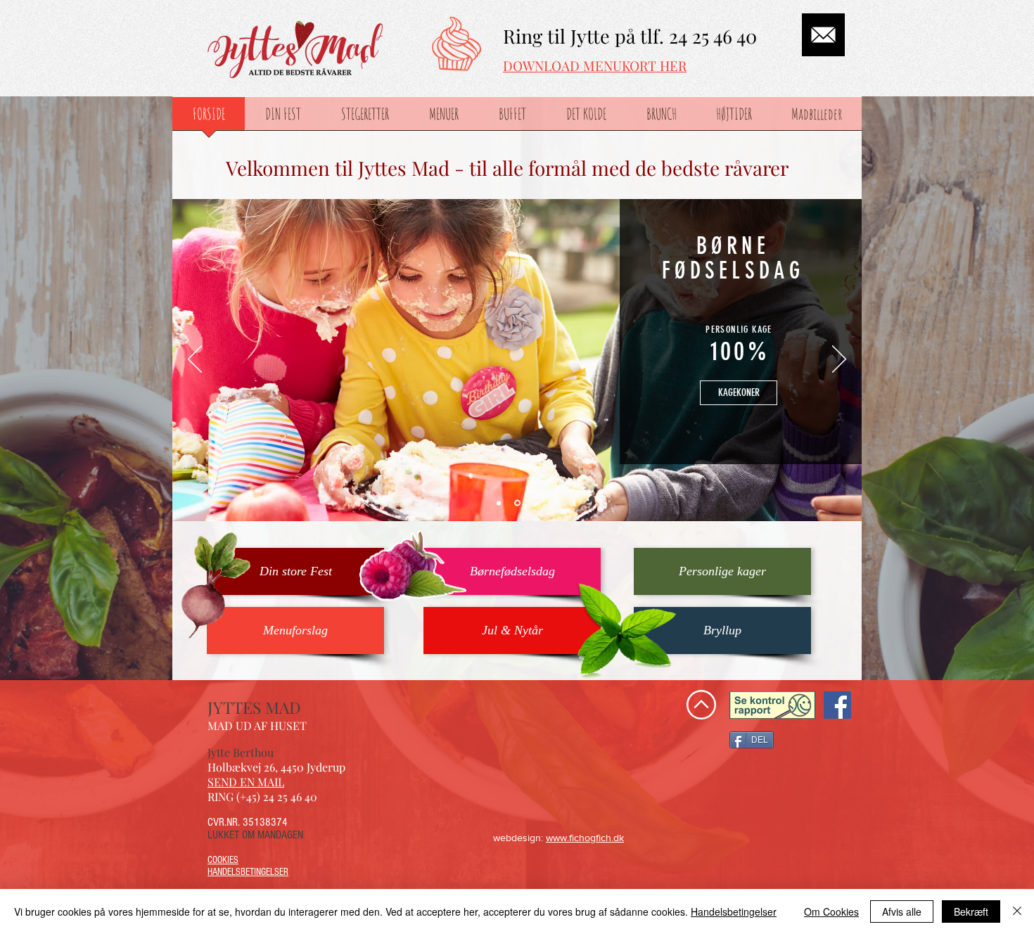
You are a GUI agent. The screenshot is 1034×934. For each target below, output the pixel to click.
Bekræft (971, 911)
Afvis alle (901, 911)
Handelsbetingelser (734, 911)
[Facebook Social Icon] (837, 705)
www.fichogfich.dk (585, 837)
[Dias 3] (535, 503)
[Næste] (839, 360)
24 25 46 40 (713, 36)
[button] (512, 571)
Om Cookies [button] (831, 911)
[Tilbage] (195, 360)
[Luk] (1017, 911)
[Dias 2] (516, 503)
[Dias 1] (499, 503)
